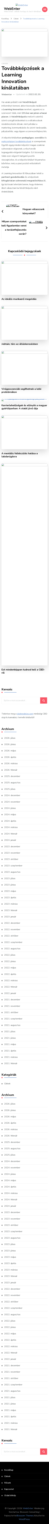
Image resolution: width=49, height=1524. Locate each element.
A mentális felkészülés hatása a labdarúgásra (19, 455)
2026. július (9, 738)
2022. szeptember (13, 942)
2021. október (11, 1012)
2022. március (11, 980)
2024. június (10, 808)
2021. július (9, 1031)
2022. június (10, 961)
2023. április (10, 897)
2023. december (12, 846)
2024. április (10, 820)
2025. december (12, 776)
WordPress (24, 1519)
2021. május (10, 1044)
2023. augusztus (12, 872)
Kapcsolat (9, 1489)
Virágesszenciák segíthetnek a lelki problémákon (21, 390)
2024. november (12, 801)
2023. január (10, 916)
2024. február (10, 833)
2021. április (10, 1050)
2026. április (10, 757)
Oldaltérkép (10, 1495)
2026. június (10, 744)
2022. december (12, 923)
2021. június (10, 1038)
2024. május (10, 814)
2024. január (10, 840)
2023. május (10, 891)
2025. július (9, 789)
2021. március (11, 1057)
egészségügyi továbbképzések (16, 141)
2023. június (10, 884)
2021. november (12, 1006)
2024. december (12, 795)
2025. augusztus (12, 782)
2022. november (12, 929)
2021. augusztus (12, 1025)
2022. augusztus (12, 948)
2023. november (12, 852)
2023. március (11, 903)
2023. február (10, 910)
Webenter (6, 94)
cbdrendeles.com (25, 713)
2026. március (11, 763)
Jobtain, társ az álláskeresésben (19, 344)
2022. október (11, 935)
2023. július (9, 878)
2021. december (12, 999)
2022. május (10, 967)
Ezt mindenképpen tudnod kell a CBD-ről (23, 671)
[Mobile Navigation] (45, 9)
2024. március (11, 827)
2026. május (10, 750)
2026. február (10, 769)
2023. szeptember (13, 865)
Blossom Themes (25, 1515)
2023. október (11, 859)
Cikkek (4, 63)
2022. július (9, 954)
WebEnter (12, 8)
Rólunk (7, 1482)
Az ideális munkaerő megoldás (18, 299)
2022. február (10, 986)
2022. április (10, 974)
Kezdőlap (8, 1470)
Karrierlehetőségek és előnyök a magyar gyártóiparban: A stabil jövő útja (24, 407)
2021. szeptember (13, 1018)
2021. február (10, 1063)
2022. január (10, 993)
